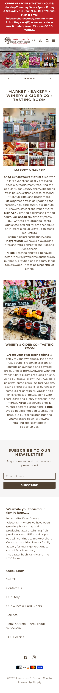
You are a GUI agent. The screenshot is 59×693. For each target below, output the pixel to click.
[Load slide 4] (34, 78)
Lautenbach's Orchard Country (34, 678)
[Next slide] (50, 78)
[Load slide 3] (31, 78)
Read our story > (26, 550)
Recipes (11, 615)
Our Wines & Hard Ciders (24, 606)
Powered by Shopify (29, 682)
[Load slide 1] (25, 78)
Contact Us (14, 588)
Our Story (13, 597)
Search (11, 579)
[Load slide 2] (28, 78)
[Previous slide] (8, 78)
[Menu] (53, 40)
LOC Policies (15, 637)
